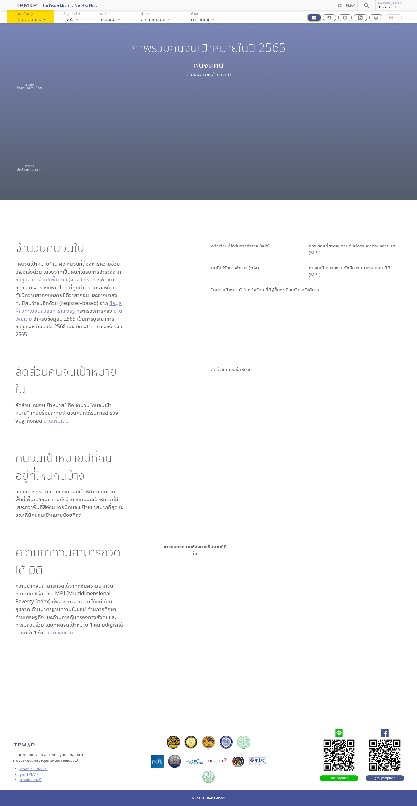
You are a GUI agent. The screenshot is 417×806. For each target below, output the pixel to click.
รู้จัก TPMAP (346, 5)
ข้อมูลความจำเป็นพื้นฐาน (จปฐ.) (48, 279)
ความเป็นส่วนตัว (31, 779)
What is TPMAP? (34, 768)
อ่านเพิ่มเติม (56, 420)
